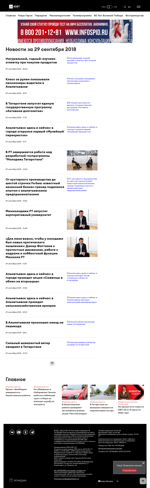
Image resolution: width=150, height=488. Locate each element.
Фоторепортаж (134, 15)
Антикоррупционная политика (110, 448)
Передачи (41, 15)
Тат (115, 7)
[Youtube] (18, 432)
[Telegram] (32, 432)
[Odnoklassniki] (25, 432)
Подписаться (129, 470)
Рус (104, 7)
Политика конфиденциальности (66, 479)
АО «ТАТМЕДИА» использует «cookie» (68, 470)
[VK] (12, 432)
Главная (11, 15)
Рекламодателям (59, 15)
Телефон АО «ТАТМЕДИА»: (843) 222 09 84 (114, 451)
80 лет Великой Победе (108, 15)
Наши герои (25, 15)
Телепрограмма (82, 15)
